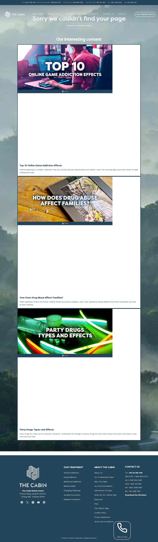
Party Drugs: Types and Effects (37, 429)
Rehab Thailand (37, 14)
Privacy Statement (102, 517)
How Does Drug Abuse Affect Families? (41, 297)
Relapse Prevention (72, 499)
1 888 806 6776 (55, 2)
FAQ (96, 504)
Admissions (107, 14)
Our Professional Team (104, 477)
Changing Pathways (72, 490)
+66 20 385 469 (29, 2)
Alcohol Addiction (71, 473)
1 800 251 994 (100, 2)
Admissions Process (103, 490)
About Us (98, 473)
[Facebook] (22, 502)
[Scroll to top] (155, 463)
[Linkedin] (44, 502)
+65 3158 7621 (132, 2)
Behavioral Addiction (72, 482)
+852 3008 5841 (116, 2)
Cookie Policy (100, 513)
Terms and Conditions (104, 522)
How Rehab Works (145, 14)
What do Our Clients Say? (105, 495)
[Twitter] (27, 502)
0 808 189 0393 (78, 2)
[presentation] (79, 69)
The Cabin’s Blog (101, 508)
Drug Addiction (70, 477)
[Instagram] (32, 502)
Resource (98, 499)
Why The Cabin (100, 482)
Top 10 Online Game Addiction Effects (41, 165)
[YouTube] (38, 502)
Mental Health (70, 486)
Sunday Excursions (72, 495)
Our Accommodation (103, 486)
